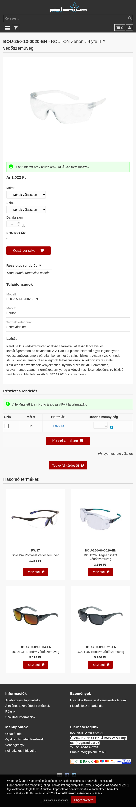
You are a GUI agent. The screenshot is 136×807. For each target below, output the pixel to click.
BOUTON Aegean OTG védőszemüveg (100, 557)
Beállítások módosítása (55, 799)
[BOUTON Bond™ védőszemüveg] (35, 640)
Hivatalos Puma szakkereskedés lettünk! (98, 700)
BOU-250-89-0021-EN (100, 647)
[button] (28, 250)
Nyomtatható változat (118, 454)
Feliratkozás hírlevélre (20, 751)
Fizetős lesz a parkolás (86, 706)
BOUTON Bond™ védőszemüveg (35, 652)
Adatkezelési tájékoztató (22, 700)
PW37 (35, 550)
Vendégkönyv (14, 745)
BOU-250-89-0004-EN (35, 647)
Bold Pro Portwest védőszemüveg (36, 555)
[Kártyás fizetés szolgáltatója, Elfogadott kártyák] (100, 762)
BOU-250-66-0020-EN (100, 550)
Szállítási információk (20, 717)
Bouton (11, 313)
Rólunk (10, 711)
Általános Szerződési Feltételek (27, 706)
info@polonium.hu (93, 752)
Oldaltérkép (13, 734)
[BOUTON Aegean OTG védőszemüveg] (100, 544)
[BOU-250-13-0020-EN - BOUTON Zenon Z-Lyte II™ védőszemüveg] (68, 150)
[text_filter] (16, 28)
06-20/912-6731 (87, 747)
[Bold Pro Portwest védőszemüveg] (35, 544)
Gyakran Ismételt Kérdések (24, 739)
